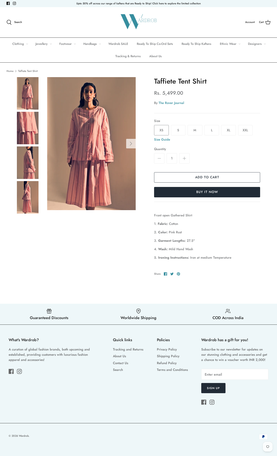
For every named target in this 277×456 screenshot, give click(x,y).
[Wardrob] (138, 22)
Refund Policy (167, 363)
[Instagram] (14, 3)
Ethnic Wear (228, 44)
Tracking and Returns (128, 349)
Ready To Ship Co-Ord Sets (155, 44)
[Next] (131, 143)
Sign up (213, 388)
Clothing (18, 44)
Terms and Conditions (172, 369)
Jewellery (41, 44)
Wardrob (24, 436)
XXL (245, 130)
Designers (255, 44)
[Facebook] (8, 3)
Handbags (90, 44)
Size (157, 121)
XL (228, 130)
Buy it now (207, 192)
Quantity (160, 149)
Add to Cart (207, 177)
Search (118, 369)
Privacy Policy (167, 349)
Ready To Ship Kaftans (196, 44)
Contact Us (120, 363)
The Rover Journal (171, 103)
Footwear (65, 44)
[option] (91, 143)
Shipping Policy (168, 356)
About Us (155, 56)
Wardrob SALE (118, 44)
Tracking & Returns (128, 56)
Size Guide (162, 139)
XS (161, 130)
